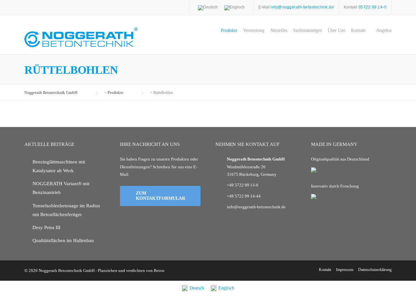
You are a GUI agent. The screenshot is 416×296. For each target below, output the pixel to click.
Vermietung (253, 30)
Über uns (336, 30)
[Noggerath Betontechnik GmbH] (81, 36)
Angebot (384, 30)
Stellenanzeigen (307, 30)
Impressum (344, 270)
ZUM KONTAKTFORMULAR (160, 196)
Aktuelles (278, 30)
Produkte (229, 30)
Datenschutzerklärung (375, 270)
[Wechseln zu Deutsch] (208, 7)
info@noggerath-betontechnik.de (256, 206)
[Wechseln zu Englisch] (234, 7)
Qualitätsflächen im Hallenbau (63, 240)
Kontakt (358, 30)
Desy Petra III (46, 227)
